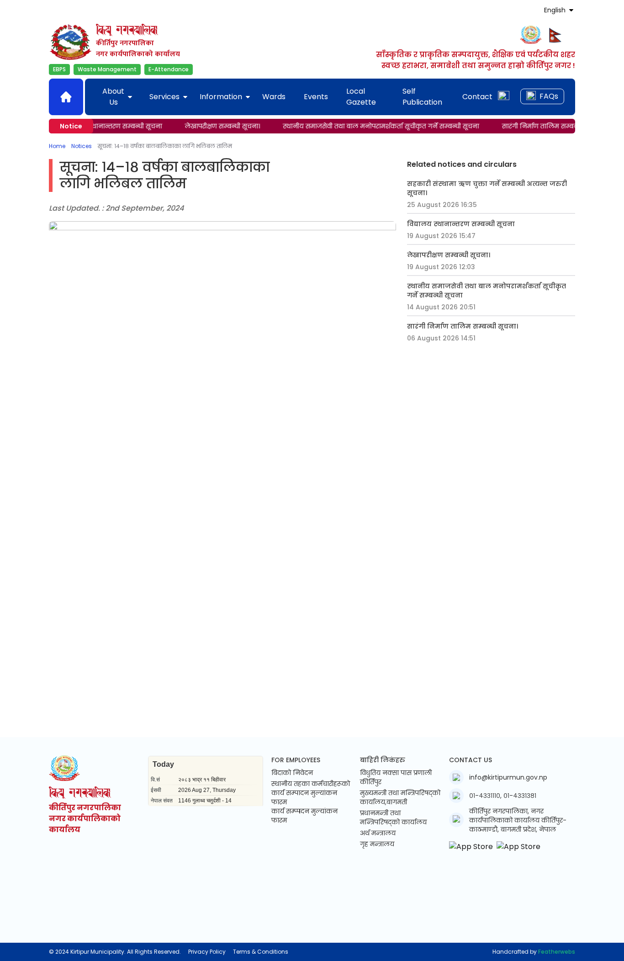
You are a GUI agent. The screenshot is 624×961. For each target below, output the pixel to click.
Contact (477, 96)
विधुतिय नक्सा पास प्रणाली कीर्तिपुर (396, 777)
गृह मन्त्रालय (377, 844)
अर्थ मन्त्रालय (378, 833)
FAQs (548, 96)
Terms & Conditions (260, 952)
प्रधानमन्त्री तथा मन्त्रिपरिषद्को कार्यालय (393, 817)
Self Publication (422, 96)
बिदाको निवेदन (292, 772)
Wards (274, 96)
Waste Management (107, 69)
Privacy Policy (207, 952)
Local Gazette (361, 96)
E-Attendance (168, 69)
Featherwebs (556, 952)
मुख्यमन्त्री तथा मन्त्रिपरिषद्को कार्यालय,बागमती (400, 797)
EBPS (59, 69)
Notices (81, 146)
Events (316, 96)
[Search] (503, 96)
